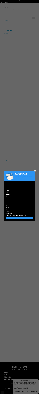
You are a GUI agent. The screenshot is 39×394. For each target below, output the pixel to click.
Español (8, 190)
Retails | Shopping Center (11, 207)
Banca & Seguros (9, 196)
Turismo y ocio (9, 209)
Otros (8, 211)
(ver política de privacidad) (23, 215)
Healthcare (8, 203)
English (8, 192)
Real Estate (8, 205)
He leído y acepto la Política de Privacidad (17, 215)
